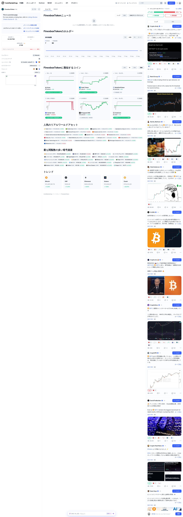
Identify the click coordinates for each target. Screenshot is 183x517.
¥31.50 (75, 165)
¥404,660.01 (126, 154)
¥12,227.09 (79, 156)
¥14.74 (56, 162)
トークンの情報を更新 (31, 25)
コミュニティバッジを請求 (32, 31)
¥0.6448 (125, 162)
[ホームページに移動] (10, 3)
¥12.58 (55, 165)
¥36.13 (119, 156)
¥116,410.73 (83, 159)
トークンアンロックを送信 (32, 28)
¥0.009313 (100, 165)
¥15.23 (100, 156)
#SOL (149, 453)
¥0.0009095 (100, 162)
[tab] (118, 15)
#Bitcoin (149, 80)
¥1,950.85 (57, 159)
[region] (67, 3)
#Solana (149, 449)
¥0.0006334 (128, 159)
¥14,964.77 (55, 156)
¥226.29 (102, 154)
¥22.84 (105, 159)
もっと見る (178, 8)
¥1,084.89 (82, 154)
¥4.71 (123, 165)
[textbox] (163, 514)
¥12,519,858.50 (58, 154)
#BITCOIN (150, 265)
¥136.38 (78, 162)
